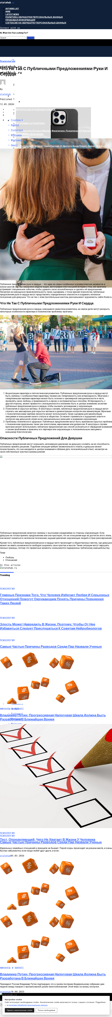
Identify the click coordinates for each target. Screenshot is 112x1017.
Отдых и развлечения (29, 134)
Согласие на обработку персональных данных (35, 22)
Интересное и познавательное (36, 109)
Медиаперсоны (26, 148)
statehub (5, 94)
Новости (16, 96)
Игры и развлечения (29, 85)
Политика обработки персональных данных (34, 17)
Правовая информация (20, 20)
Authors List (12, 8)
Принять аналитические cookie (19, 1010)
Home (8, 11)
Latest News (12, 14)
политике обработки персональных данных (28, 1005)
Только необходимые (46, 1010)
